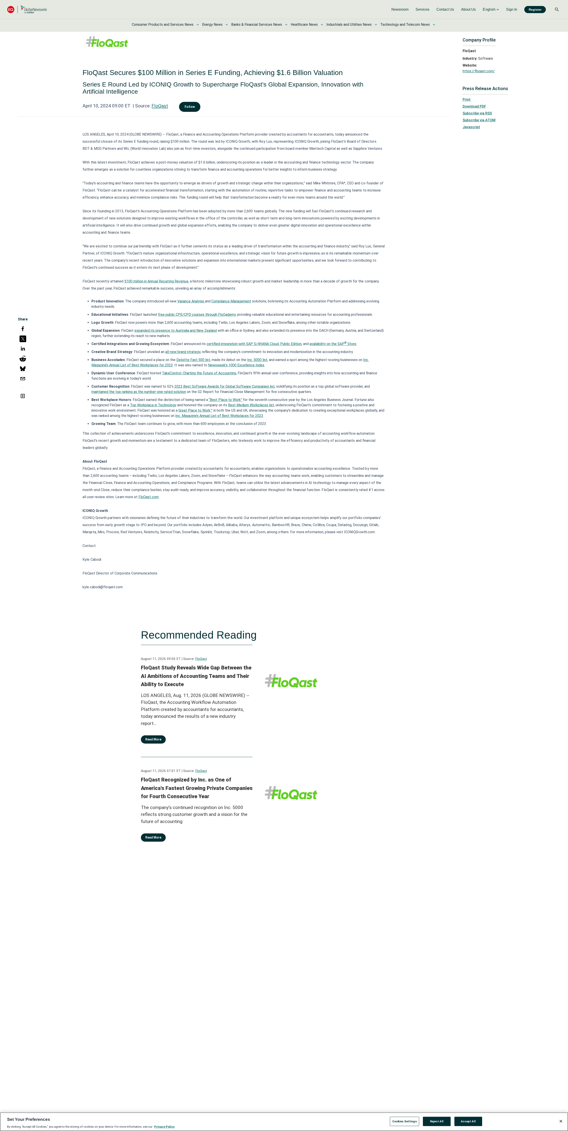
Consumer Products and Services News (162, 24)
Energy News (212, 24)
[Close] (561, 1121)
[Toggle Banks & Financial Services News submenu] (286, 24)
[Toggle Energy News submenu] (227, 24)
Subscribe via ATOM (479, 120)
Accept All (468, 1121)
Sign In (511, 9)
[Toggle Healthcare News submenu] (322, 24)
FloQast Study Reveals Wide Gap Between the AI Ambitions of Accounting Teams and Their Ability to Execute (196, 676)
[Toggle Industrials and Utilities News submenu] (376, 24)
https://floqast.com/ (479, 71)
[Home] (27, 9)
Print (467, 99)
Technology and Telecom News (405, 24)
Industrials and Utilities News (349, 24)
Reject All (437, 1121)
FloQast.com (148, 497)
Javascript (471, 127)
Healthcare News (304, 24)
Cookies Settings (404, 1121)
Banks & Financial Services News (256, 24)
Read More (153, 739)
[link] (399, 9)
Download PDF (474, 106)
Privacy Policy (164, 1126)
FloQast (160, 106)
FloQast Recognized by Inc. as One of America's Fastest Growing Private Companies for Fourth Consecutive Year (196, 788)
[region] (284, 1121)
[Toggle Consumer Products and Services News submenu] (197, 24)
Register (535, 9)
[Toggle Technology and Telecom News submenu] (434, 24)
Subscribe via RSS (477, 113)
